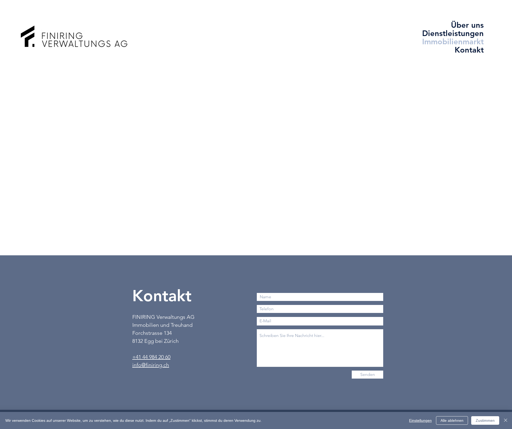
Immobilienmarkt (465, 41)
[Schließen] (505, 420)
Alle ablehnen (452, 420)
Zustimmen (485, 420)
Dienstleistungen (465, 33)
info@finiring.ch (150, 365)
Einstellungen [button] (420, 420)
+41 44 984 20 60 (151, 357)
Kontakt (469, 50)
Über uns (467, 25)
